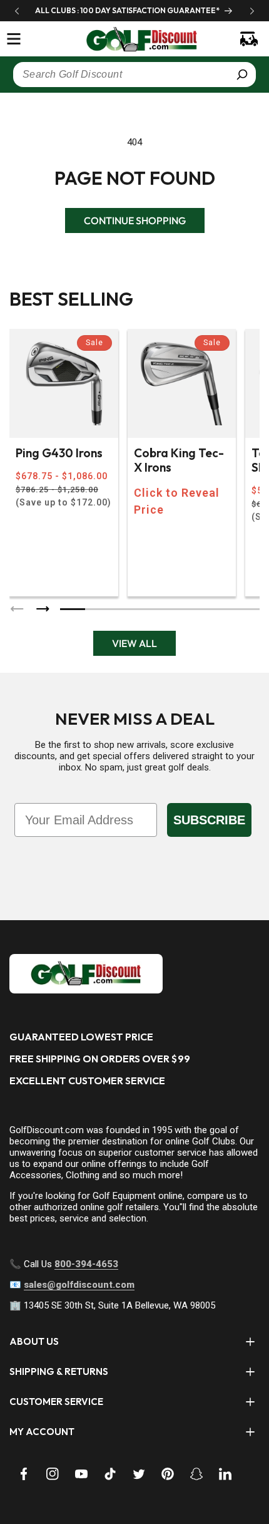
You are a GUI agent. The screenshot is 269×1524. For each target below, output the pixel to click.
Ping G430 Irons (59, 453)
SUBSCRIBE (209, 820)
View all (134, 643)
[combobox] (134, 74)
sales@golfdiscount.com (79, 1284)
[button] (13, 39)
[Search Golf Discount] (242, 74)
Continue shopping (135, 220)
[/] (135, 39)
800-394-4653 (86, 1264)
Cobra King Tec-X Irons (179, 460)
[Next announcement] (252, 10)
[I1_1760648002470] (161, 1477)
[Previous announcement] (16, 10)
